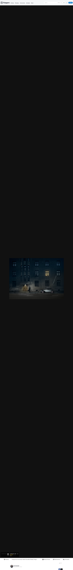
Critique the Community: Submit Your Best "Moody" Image (24, 559)
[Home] (5, 2)
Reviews (17, 3)
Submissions (57, 559)
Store (32, 3)
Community (22, 3)
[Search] (61, 3)
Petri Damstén (16, 565)
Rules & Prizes (47, 559)
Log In (67, 2)
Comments (66, 559)
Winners (7, 559)
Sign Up (70, 2)
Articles (12, 3)
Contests (28, 3)
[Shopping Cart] (64, 3)
